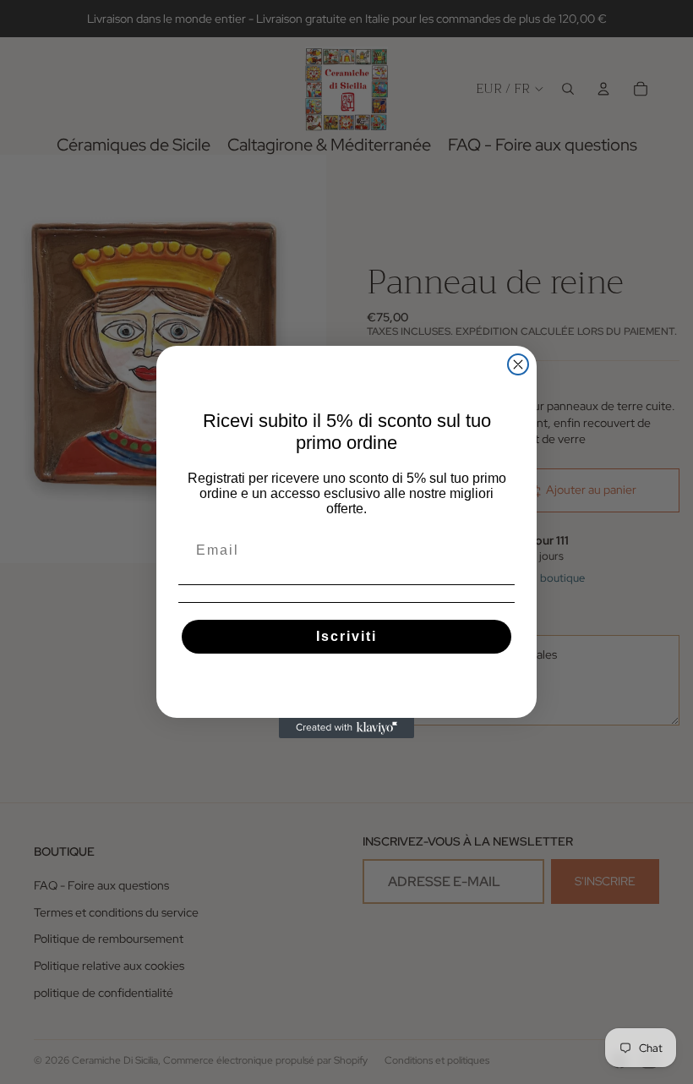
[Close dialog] (518, 364)
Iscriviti (346, 636)
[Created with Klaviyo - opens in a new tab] (346, 728)
